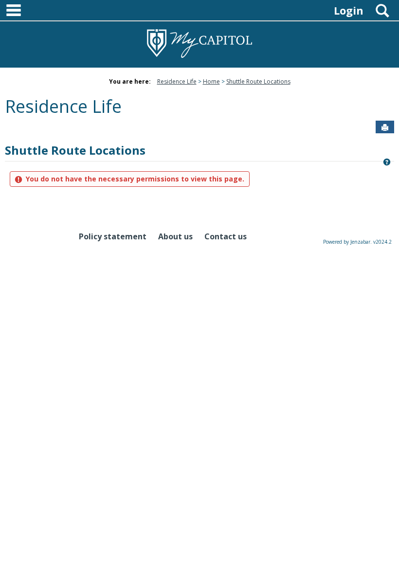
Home (211, 81)
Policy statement (112, 236)
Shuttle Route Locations (258, 81)
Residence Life (177, 81)
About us (175, 236)
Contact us (225, 236)
